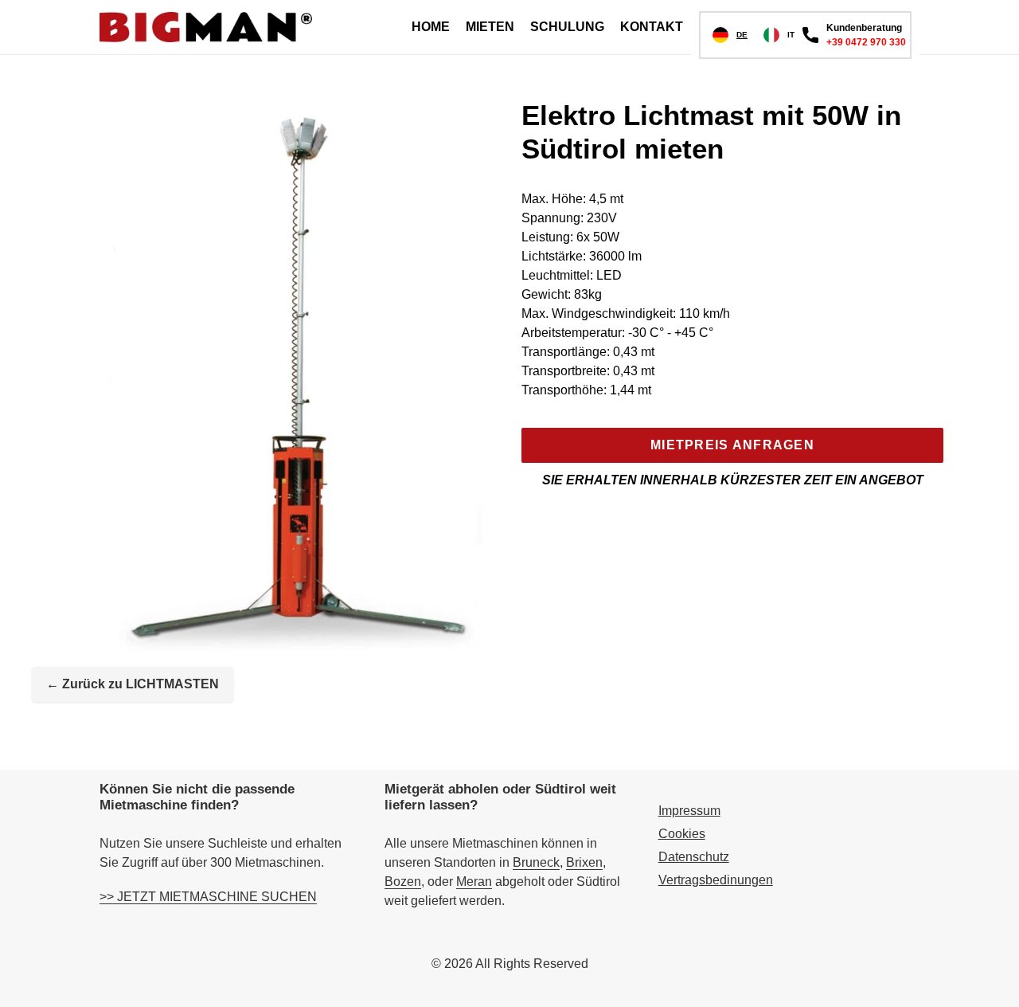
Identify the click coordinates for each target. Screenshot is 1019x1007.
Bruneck (536, 862)
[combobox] (730, 35)
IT (791, 34)
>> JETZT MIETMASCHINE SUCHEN (208, 896)
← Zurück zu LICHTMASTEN (132, 684)
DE (742, 34)
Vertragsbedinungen (715, 880)
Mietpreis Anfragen (732, 445)
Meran (474, 881)
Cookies (681, 833)
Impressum (689, 810)
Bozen (403, 881)
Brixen (584, 862)
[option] (778, 35)
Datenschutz (693, 857)
